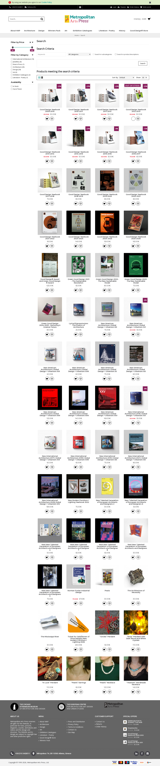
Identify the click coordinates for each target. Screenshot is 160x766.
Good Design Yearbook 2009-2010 (50, 110)
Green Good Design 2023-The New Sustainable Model (136, 281)
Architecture (44, 724)
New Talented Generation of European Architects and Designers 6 (136, 502)
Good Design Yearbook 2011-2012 (107, 110)
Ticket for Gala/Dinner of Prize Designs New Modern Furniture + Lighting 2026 (78, 639)
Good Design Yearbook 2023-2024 (79, 238)
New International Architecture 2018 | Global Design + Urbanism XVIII (78, 458)
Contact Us (72, 730)
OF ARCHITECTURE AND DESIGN (32, 706)
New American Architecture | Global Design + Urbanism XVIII (78, 369)
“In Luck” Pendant (50, 683)
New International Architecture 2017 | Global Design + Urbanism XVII (50, 458)
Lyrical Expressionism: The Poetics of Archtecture (78, 325)
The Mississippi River (50, 637)
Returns (99, 724)
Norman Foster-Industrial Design (79, 591)
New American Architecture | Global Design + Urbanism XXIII (50, 414)
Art (41, 730)
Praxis (107, 591)
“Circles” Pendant (107, 637)
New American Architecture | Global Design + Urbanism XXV (107, 414)
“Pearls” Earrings (78, 683)
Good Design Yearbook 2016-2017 (136, 153)
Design (42, 727)
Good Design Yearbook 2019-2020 (107, 195)
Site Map (71, 732)
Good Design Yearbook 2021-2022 (50, 238)
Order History (101, 726)
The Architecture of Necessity (136, 591)
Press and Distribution (76, 721)
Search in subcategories (103, 54)
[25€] (13, 47)
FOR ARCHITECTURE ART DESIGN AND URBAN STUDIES (80, 706)
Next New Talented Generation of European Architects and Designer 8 (107, 547)
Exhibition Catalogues (48, 732)
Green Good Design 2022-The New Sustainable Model (107, 281)
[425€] (32, 47)
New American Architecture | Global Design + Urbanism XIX (107, 325)
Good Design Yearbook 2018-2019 (79, 195)
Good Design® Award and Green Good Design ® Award (49, 281)
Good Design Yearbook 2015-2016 (107, 153)
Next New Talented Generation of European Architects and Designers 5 (50, 593)
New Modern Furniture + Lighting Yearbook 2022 (78, 501)
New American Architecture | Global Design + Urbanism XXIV (78, 414)
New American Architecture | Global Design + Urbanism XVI (136, 325)
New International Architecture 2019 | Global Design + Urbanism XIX (107, 458)
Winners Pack (45, 740)
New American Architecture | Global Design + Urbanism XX (107, 369)
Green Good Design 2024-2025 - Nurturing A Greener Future (49, 325)
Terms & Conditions (75, 727)
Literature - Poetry (47, 735)
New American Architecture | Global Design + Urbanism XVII (50, 369)
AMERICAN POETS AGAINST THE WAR (135, 721)
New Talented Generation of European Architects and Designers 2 (107, 502)
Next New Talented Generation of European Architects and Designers (136, 546)
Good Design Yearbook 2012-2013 (136, 110)
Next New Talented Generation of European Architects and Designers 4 (50, 547)
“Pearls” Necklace (107, 683)
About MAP (44, 721)
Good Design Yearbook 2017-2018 (50, 195)
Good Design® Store (48, 738)
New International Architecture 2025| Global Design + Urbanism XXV (50, 502)
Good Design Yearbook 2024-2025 (107, 238)
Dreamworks (132, 728)
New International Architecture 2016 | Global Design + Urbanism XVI (136, 414)
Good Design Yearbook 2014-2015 (79, 153)
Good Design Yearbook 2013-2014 (50, 153)
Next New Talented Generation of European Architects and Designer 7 (78, 547)
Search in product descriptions (128, 54)
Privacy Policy (73, 724)
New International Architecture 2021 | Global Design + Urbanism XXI (136, 458)
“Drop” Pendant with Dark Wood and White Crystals (136, 638)
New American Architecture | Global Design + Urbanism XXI (136, 369)
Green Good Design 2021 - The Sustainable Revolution (78, 281)
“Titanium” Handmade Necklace (136, 683)
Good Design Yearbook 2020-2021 (136, 195)
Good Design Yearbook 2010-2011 (79, 110)
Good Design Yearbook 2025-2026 (136, 238)
